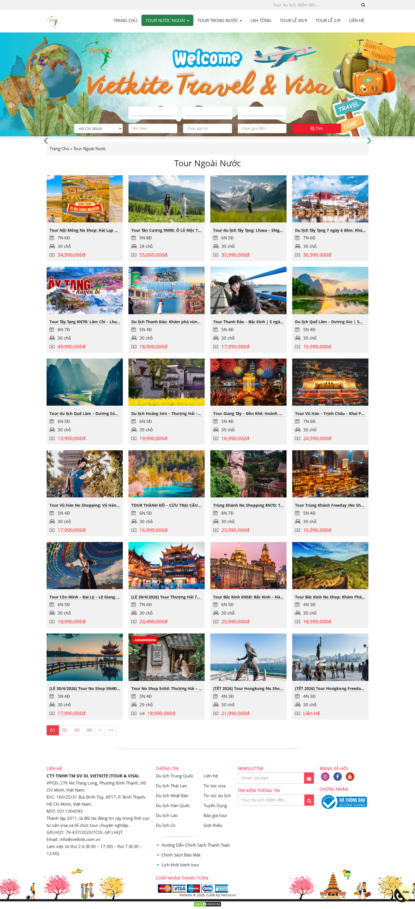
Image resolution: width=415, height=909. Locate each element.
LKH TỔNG (260, 20)
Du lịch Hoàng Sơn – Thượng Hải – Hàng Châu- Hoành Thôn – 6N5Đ (196, 413)
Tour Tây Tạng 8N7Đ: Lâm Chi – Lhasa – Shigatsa (95, 321)
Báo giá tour (215, 815)
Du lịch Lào (167, 815)
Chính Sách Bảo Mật (180, 855)
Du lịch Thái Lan (171, 785)
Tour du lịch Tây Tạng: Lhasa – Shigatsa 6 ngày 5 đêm (264, 230)
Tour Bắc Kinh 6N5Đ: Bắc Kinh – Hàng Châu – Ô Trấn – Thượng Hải (276, 597)
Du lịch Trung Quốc (174, 776)
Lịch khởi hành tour (180, 865)
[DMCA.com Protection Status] (207, 905)
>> (110, 730)
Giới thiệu (213, 825)
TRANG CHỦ (125, 20)
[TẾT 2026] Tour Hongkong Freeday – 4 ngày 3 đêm (344, 688)
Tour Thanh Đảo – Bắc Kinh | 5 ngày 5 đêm (254, 321)
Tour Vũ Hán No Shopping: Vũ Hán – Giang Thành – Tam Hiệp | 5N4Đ (115, 505)
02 (64, 730)
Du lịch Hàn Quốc (173, 805)
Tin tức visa (215, 785)
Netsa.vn (228, 894)
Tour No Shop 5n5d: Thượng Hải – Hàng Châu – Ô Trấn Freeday (192, 688)
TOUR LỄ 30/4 (293, 20)
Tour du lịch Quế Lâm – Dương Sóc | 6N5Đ (90, 413)
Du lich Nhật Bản (172, 795)
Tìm (318, 128)
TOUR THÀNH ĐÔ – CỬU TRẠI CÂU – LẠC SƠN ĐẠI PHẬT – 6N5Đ (192, 505)
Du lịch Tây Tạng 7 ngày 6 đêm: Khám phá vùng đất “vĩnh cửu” (355, 230)
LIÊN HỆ (356, 20)
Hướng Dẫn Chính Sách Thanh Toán (195, 845)
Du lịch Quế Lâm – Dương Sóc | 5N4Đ (331, 321)
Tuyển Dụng (215, 805)
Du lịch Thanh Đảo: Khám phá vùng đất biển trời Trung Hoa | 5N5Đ (196, 321)
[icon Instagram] (325, 776)
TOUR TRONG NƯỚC (218, 20)
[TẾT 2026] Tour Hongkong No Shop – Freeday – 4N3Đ (265, 688)
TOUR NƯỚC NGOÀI (166, 20)
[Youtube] (350, 776)
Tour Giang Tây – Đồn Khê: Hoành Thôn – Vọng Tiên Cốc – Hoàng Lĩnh (280, 413)
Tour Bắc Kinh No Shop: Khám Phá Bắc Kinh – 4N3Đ (344, 597)
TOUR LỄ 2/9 (328, 20)
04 (89, 730)
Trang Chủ (59, 148)
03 (77, 730)
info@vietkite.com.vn (80, 839)
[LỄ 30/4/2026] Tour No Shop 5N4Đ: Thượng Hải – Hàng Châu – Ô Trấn (117, 688)
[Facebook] (337, 776)
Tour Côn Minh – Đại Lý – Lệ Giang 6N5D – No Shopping (102, 597)
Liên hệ (211, 776)
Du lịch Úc (166, 825)
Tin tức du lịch (217, 795)
